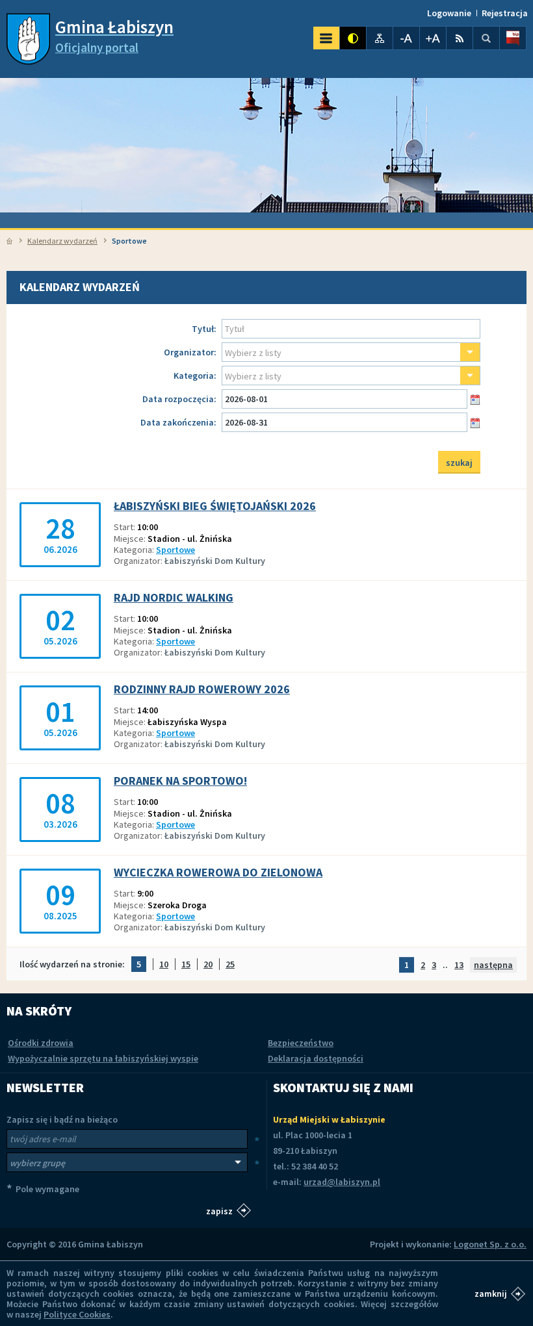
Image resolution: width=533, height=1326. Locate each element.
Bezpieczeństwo (300, 1043)
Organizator (190, 352)
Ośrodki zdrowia (40, 1043)
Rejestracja (505, 13)
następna (493, 965)
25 (230, 965)
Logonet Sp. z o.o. (490, 1244)
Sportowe (175, 549)
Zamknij (490, 1293)
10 (163, 965)
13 (458, 965)
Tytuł (204, 329)
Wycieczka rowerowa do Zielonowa (218, 872)
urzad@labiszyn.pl (342, 1182)
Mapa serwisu (380, 38)
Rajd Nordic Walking (173, 598)
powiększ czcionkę (433, 38)
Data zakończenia (178, 422)
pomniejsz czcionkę (406, 38)
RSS (460, 38)
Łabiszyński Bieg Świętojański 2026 (215, 506)
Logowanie (449, 13)
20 (208, 965)
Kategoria (195, 375)
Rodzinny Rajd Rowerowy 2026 (202, 689)
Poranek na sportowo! (180, 781)
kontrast (353, 38)
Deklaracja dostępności (315, 1058)
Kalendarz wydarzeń (62, 241)
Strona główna (9, 241)
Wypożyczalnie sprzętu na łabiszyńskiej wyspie (103, 1058)
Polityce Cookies (77, 1314)
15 (185, 965)
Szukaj (486, 38)
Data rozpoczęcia (179, 399)
